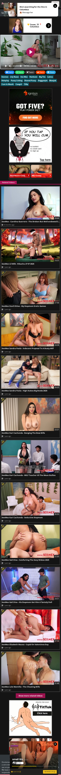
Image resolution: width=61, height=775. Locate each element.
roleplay (5, 80)
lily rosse (14, 77)
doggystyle (42, 80)
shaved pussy (30, 80)
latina (50, 77)
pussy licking (16, 80)
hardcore (33, 77)
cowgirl (19, 84)
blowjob (52, 80)
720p (26, 84)
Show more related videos (30, 695)
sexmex (5, 77)
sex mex (24, 77)
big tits (42, 77)
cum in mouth (8, 84)
